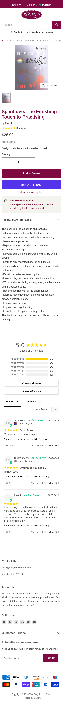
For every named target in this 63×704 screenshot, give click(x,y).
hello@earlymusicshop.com (16, 567)
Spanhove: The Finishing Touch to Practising (26, 438)
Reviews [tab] (10, 401)
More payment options (32, 192)
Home (5, 40)
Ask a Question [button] (33, 391)
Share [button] (11, 445)
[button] (51, 445)
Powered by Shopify (31, 698)
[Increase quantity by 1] (31, 161)
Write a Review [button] (33, 382)
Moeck (9, 123)
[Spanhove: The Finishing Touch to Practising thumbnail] (6, 97)
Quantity (6, 154)
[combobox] (27, 25)
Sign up (50, 658)
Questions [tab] (31, 401)
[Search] (56, 25)
